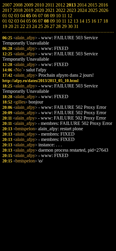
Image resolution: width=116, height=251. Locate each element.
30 (70, 26)
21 (16, 26)
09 (52, 20)
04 (22, 20)
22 (22, 26)
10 (58, 20)
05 (28, 20)
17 (99, 20)
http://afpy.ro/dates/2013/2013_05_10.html (40, 80)
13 (75, 20)
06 (34, 20)
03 (16, 20)
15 (87, 20)
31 (76, 26)
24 (34, 26)
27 (52, 26)
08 (46, 20)
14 (81, 20)
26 (46, 26)
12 (70, 20)
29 (64, 26)
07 (40, 20)
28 (58, 26)
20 (10, 26)
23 (28, 26)
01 (4, 20)
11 (64, 20)
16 (93, 20)
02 (10, 20)
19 (4, 26)
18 (105, 20)
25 (40, 26)
